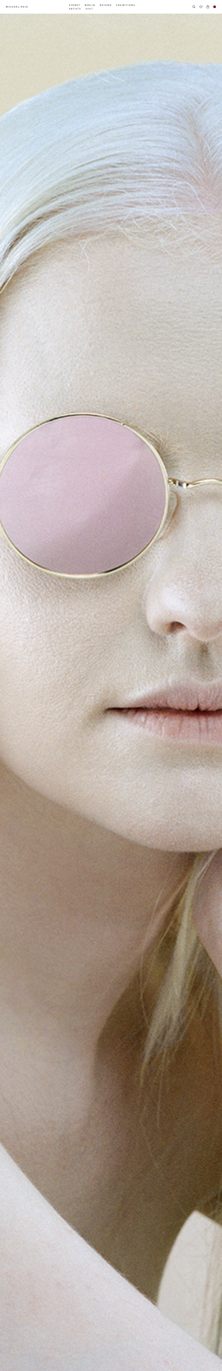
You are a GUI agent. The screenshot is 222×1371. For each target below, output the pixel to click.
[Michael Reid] (37, 7)
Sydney (74, 5)
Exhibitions (125, 5)
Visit (89, 8)
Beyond (106, 5)
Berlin (90, 5)
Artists (75, 8)
